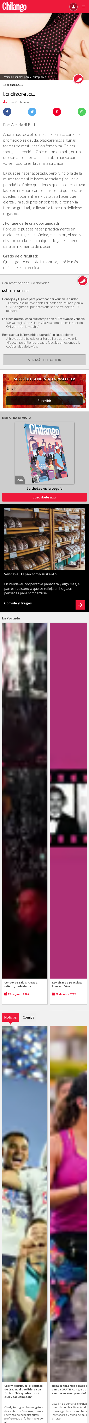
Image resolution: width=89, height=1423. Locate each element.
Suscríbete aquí (45, 497)
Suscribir (44, 400)
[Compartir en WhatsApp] (82, 112)
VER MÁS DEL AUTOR (44, 360)
